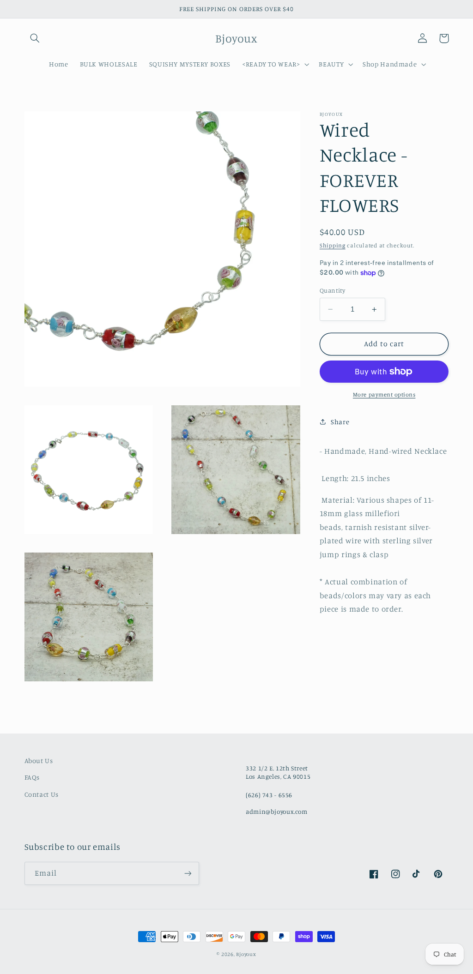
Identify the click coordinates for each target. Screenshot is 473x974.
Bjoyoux (246, 954)
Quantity (332, 290)
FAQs (32, 777)
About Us (38, 760)
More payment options (384, 394)
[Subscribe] (187, 873)
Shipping (333, 245)
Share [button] (340, 422)
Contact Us (41, 794)
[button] (35, 38)
